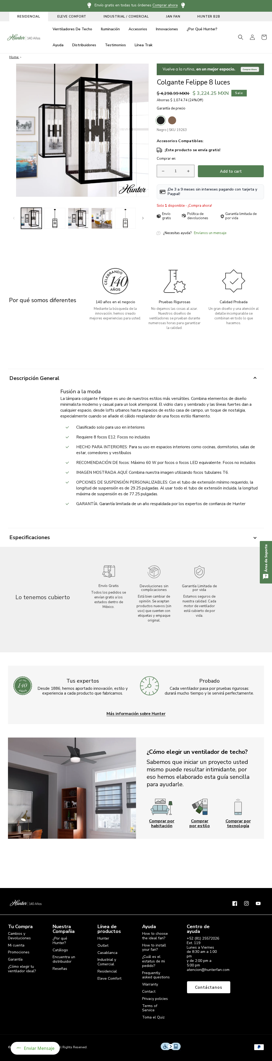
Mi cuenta (16, 945)
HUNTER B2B (208, 16)
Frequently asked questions (156, 975)
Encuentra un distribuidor (64, 959)
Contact (148, 991)
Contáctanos (208, 987)
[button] (240, 37)
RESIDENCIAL (28, 16)
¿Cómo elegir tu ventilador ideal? (22, 969)
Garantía (15, 959)
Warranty (150, 984)
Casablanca (107, 952)
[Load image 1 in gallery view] (31, 218)
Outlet (102, 945)
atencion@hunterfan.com (208, 969)
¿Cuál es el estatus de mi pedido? (153, 961)
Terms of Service (149, 1008)
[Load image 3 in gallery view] (78, 218)
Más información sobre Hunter (136, 713)
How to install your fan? (154, 947)
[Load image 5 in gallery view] (125, 218)
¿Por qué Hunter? (60, 940)
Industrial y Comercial (106, 962)
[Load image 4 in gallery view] (101, 218)
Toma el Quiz (153, 1017)
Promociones (18, 952)
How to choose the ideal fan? (155, 936)
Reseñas (60, 968)
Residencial (107, 971)
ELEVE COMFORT (71, 16)
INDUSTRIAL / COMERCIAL (126, 16)
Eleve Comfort (109, 978)
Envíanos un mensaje (210, 233)
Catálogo (60, 950)
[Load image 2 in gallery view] (54, 218)
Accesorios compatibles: (180, 141)
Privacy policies (155, 998)
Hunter (103, 938)
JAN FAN (173, 16)
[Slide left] (14, 218)
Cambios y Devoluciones (19, 936)
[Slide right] (143, 218)
